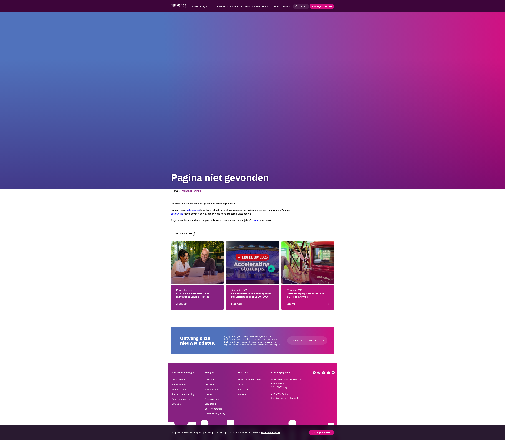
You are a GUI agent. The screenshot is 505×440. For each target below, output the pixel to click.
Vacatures (243, 389)
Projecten (209, 384)
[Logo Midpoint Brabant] (178, 6)
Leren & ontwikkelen (255, 6)
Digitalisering (178, 379)
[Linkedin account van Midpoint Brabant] (314, 373)
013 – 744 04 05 (279, 394)
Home (175, 191)
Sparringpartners (213, 408)
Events (286, 6)
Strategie (176, 403)
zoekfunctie (177, 213)
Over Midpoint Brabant (249, 379)
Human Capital (179, 389)
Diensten (209, 379)
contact (256, 220)
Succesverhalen (212, 399)
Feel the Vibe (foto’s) (215, 413)
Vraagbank (210, 403)
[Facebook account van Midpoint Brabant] (323, 373)
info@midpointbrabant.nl (284, 398)
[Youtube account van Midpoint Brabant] (333, 373)
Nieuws (275, 6)
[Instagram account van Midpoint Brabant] (318, 373)
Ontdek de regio (199, 6)
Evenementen (212, 389)
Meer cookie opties (270, 432)
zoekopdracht (192, 209)
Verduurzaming (179, 384)
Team (241, 384)
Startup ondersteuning (183, 394)
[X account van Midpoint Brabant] (328, 373)
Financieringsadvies (181, 399)
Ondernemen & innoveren (226, 6)
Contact (242, 394)
